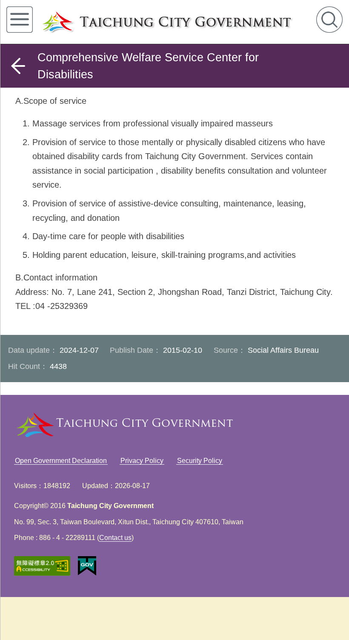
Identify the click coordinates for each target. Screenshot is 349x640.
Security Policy (199, 460)
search (329, 19)
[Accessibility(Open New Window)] (42, 566)
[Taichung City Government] (177, 22)
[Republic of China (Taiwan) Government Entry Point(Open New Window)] (87, 566)
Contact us (115, 537)
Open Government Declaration (61, 460)
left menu (19, 19)
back (18, 66)
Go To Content (126, 7)
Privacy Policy (141, 460)
